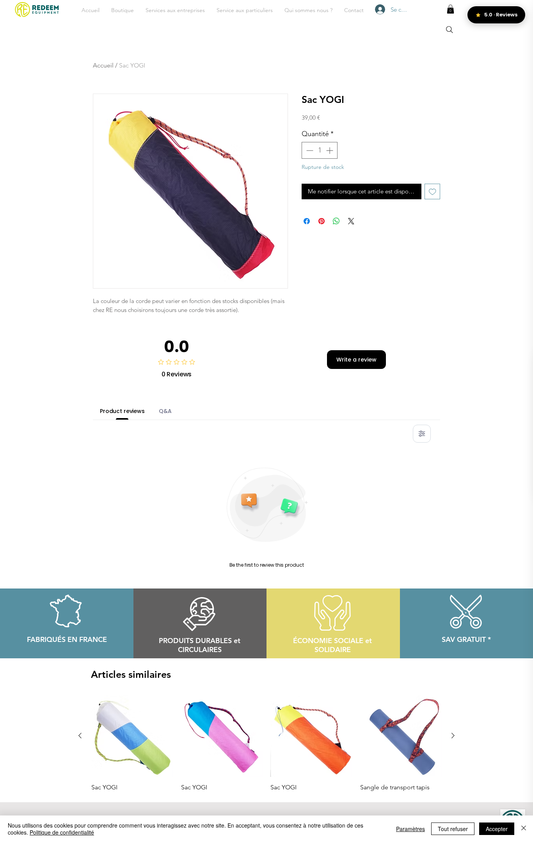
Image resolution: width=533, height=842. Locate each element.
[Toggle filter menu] (422, 434)
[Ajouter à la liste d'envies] (433, 192)
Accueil (103, 65)
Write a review (356, 359)
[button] (175, 10)
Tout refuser (453, 829)
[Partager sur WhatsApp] (336, 221)
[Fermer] (523, 829)
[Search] (449, 29)
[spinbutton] (319, 150)
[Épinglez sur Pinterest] (321, 221)
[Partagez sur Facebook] (306, 221)
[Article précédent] (80, 735)
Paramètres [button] (410, 829)
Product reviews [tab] (122, 411)
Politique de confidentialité (62, 832)
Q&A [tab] (165, 411)
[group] (266, 743)
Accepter (497, 829)
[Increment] (330, 150)
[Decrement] (309, 150)
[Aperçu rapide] (132, 736)
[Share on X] (351, 221)
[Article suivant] (453, 735)
